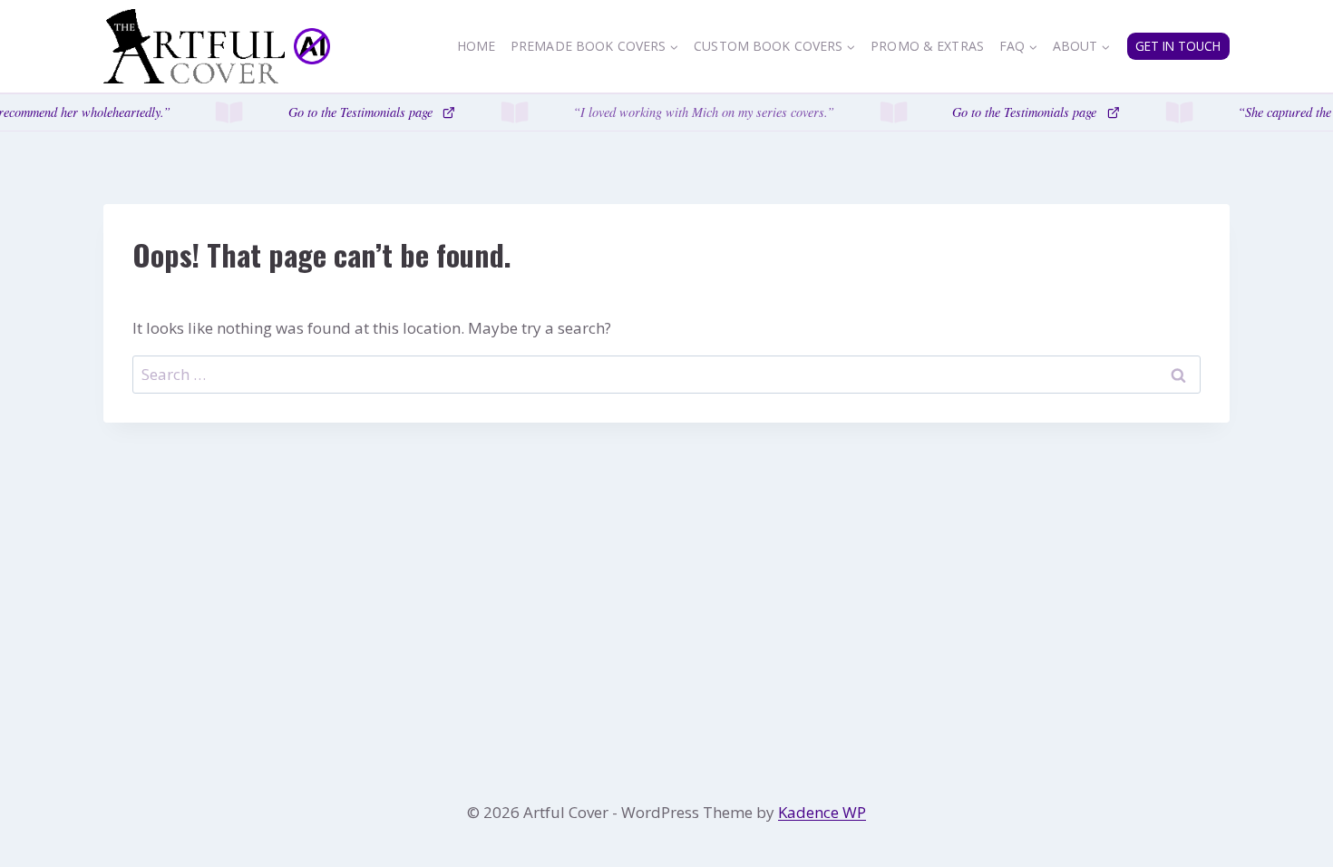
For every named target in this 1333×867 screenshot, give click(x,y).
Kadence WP (822, 812)
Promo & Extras (927, 45)
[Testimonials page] (666, 112)
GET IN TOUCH (1178, 45)
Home (476, 45)
